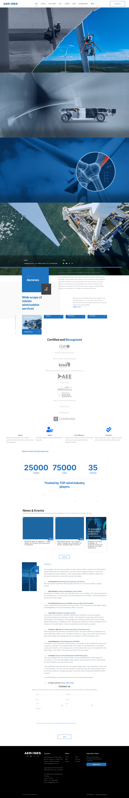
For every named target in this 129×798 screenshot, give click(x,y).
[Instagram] (38, 756)
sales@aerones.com (29, 263)
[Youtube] (31, 756)
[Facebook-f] (34, 756)
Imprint (67, 761)
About (77, 757)
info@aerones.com (53, 763)
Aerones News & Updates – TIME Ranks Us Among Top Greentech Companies (37, 543)
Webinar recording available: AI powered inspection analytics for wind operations (95, 545)
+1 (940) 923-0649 (53, 761)
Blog (66, 759)
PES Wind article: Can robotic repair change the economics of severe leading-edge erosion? (69, 543)
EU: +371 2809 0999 (52, 263)
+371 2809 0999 (53, 780)
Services (77, 759)
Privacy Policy (61, 723)
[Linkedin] (27, 756)
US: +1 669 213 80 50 (40, 263)
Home (67, 757)
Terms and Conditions (101, 794)
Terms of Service (70, 723)
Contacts (77, 761)
